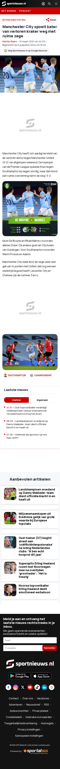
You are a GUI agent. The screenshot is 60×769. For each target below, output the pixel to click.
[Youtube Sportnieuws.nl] (30, 687)
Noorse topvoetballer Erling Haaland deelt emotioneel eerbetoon (34, 589)
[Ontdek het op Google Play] (19, 676)
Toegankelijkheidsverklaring (20, 723)
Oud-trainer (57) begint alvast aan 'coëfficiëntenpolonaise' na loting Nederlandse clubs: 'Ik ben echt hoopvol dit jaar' (36, 546)
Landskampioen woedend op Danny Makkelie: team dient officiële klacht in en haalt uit (37, 494)
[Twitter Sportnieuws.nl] (23, 687)
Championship (43, 375)
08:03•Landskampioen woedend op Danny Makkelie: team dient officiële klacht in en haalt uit (27, 424)
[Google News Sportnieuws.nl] (51, 687)
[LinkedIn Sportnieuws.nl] (44, 687)
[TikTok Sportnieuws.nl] (37, 687)
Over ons (27, 698)
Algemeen (42, 399)
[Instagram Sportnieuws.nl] (15, 687)
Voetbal (16, 399)
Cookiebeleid (14, 717)
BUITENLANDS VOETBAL (14, 19)
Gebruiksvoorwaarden (38, 717)
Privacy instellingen (29, 729)
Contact (14, 698)
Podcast (25, 10)
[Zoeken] (49, 3)
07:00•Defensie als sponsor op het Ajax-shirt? (26, 436)
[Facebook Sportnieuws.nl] (8, 687)
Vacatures (43, 698)
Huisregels (47, 723)
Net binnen (8, 10)
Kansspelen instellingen (29, 735)
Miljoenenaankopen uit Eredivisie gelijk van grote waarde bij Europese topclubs (37, 519)
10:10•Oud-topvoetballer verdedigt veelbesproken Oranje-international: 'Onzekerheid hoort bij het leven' (26, 411)
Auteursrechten (19, 711)
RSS (46, 704)
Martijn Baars (9, 41)
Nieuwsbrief (33, 704)
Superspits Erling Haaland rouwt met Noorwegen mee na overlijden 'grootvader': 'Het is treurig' (37, 570)
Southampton (17, 375)
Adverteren (15, 704)
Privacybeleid (40, 711)
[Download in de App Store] (41, 676)
